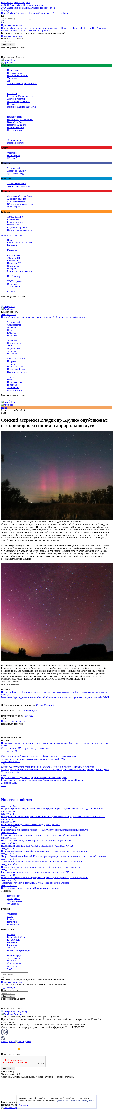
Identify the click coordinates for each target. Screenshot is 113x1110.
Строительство (14, 343)
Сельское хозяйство (17, 358)
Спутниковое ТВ (15, 266)
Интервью (12, 385)
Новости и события (16, 800)
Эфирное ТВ (13, 258)
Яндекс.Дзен (30, 710)
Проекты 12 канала (16, 124)
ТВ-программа (14, 901)
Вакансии (12, 245)
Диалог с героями (16, 99)
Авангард (57, 13)
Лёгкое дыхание (15, 216)
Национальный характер (19, 230)
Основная (12, 284)
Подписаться (8, 44)
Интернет (12, 268)
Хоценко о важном (16, 183)
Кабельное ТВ (14, 260)
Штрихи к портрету (17, 227)
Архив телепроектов (11, 235)
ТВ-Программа (65, 28)
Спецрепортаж (14, 130)
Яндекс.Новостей (45, 705)
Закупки (11, 947)
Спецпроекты (45, 13)
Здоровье (11, 351)
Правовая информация (38, 30)
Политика (12, 335)
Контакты (21, 30)
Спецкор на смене (16, 201)
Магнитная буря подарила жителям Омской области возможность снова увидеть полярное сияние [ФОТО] (55, 697)
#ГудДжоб (12, 158)
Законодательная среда (18, 186)
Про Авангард (99, 28)
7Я (8, 81)
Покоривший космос (17, 75)
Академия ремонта (16, 198)
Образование (13, 348)
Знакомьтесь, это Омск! (18, 101)
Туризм (10, 377)
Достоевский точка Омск (19, 196)
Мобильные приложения (19, 271)
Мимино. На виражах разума (21, 107)
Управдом (12, 78)
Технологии (13, 387)
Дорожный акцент (16, 170)
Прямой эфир (8, 13)
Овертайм (12, 152)
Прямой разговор (15, 127)
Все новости (13, 924)
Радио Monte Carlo (82, 28)
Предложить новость (11, 25)
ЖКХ (10, 345)
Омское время (14, 206)
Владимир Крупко (17, 721)
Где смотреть (13, 255)
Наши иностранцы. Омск (20, 119)
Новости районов (16, 369)
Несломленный (15, 73)
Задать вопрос (8, 987)
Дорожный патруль (16, 173)
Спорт (10, 330)
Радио (66, 13)
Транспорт (12, 364)
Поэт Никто (13, 70)
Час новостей (35, 28)
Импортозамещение (17, 372)
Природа (11, 361)
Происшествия (14, 382)
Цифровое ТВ (14, 263)
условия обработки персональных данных (75, 1101)
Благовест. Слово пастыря (20, 96)
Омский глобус (14, 122)
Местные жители (15, 142)
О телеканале (13, 904)
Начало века (13, 224)
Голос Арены (13, 155)
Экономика (12, 340)
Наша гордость (14, 117)
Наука (10, 379)
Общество (12, 327)
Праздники (12, 353)
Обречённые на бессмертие (21, 204)
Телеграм (28, 716)
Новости (33, 13)
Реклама (5, 30)
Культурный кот (15, 222)
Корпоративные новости (19, 242)
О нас (13, 30)
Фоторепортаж (14, 390)
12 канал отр (13, 286)
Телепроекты (21, 13)
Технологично (14, 140)
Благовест (12, 93)
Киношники (13, 219)
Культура (11, 332)
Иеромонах (12, 104)
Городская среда (15, 366)
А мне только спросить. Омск (22, 83)
